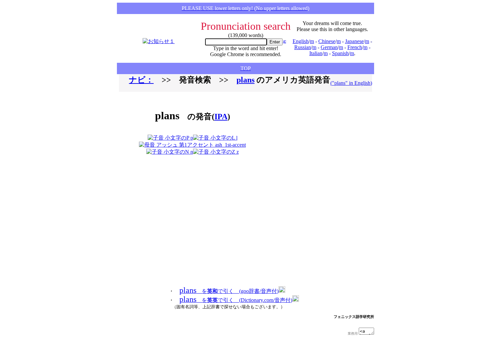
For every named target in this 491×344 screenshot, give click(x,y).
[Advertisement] (304, 126)
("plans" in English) (351, 83)
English (301, 41)
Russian (302, 47)
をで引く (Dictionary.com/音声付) (235, 300)
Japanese (354, 41)
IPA (220, 116)
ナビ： (141, 79)
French (354, 47)
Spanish (340, 53)
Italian (315, 53)
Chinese (326, 41)
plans (245, 79)
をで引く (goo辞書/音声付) (229, 291)
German (329, 47)
